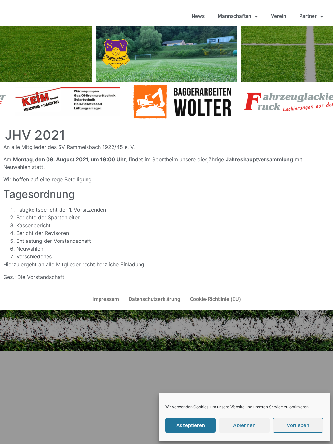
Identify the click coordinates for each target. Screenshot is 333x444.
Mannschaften (234, 16)
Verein (278, 16)
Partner (308, 16)
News (198, 16)
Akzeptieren (190, 425)
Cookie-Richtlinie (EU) (215, 299)
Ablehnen (244, 425)
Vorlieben (298, 425)
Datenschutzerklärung (154, 299)
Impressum (105, 299)
